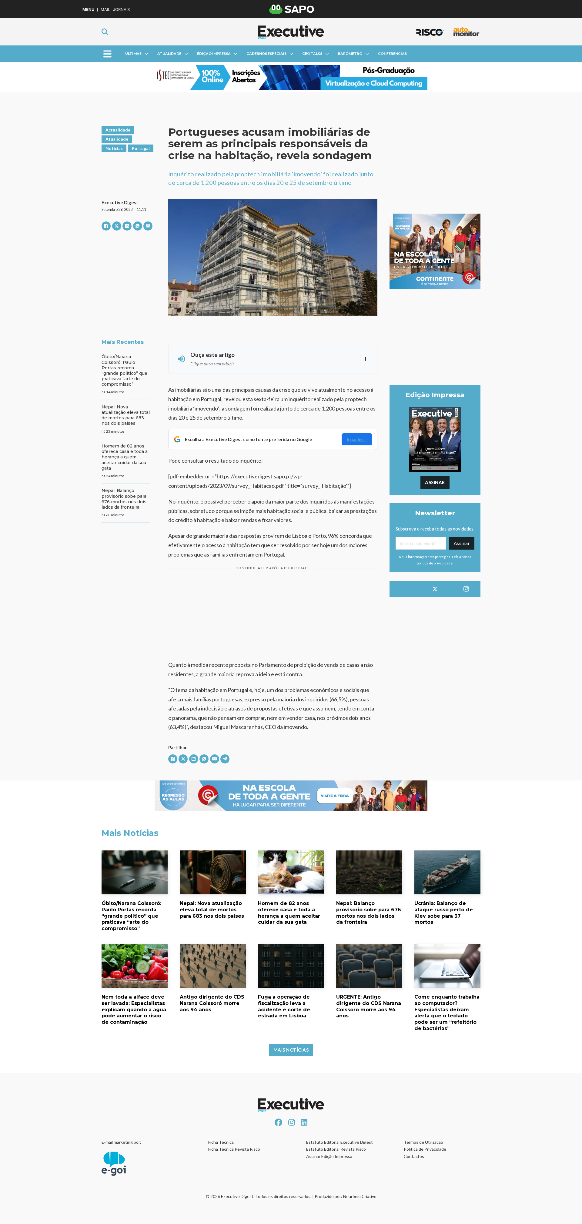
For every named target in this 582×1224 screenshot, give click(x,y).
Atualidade (169, 53)
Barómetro (350, 53)
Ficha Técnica (221, 1142)
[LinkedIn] (127, 226)
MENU (88, 10)
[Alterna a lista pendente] (146, 54)
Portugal (141, 148)
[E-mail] (147, 226)
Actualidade (117, 129)
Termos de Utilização (423, 1142)
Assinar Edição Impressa (329, 1156)
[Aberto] (107, 53)
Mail (105, 10)
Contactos (414, 1156)
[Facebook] (106, 226)
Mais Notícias (291, 1050)
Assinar (435, 482)
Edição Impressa (214, 53)
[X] (116, 226)
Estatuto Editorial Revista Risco (336, 1149)
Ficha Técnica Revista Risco (234, 1149)
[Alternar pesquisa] (105, 31)
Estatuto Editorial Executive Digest (339, 1142)
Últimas (133, 53)
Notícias (114, 148)
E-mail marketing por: (121, 1142)
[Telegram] (224, 758)
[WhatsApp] (137, 226)
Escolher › (357, 439)
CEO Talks (312, 53)
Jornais (121, 10)
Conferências (392, 53)
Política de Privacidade (425, 1149)
